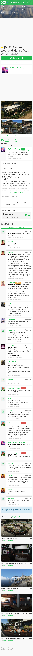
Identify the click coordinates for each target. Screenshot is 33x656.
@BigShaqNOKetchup (14, 233)
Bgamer (10, 489)
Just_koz (10, 463)
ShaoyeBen (11, 319)
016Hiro (10, 231)
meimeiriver (11, 282)
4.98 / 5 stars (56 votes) (6, 145)
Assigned (11, 498)
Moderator (18, 282)
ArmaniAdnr (11, 346)
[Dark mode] (28, 2)
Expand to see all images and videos (16, 135)
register (23, 509)
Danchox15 (11, 330)
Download (18, 58)
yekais (10, 411)
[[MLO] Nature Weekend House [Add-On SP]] (16, 110)
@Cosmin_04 (12, 244)
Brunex (10, 398)
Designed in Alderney (7, 648)
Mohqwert (11, 379)
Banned (23, 388)
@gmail (16, 355)
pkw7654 (10, 475)
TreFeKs (10, 242)
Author (22, 149)
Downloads (7, 141)
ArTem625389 (12, 362)
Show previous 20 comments (16, 227)
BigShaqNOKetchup (17, 68)
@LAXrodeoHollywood (15, 444)
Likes (16, 141)
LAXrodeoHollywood (14, 388)
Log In (17, 509)
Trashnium (11, 304)
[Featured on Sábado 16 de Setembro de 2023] (2, 47)
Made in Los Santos (6, 649)
